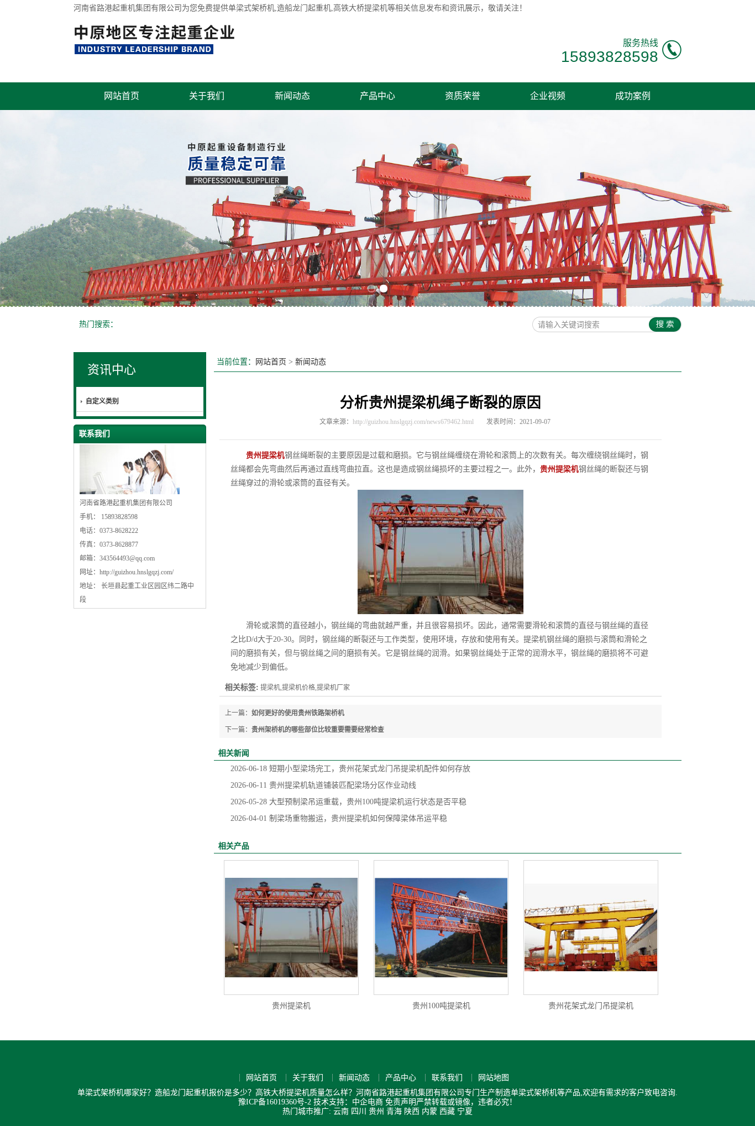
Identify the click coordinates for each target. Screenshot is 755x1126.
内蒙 (429, 1111)
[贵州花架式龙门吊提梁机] (590, 927)
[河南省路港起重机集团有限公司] (157, 53)
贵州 (376, 1111)
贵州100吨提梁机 (441, 1006)
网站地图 (493, 1077)
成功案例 (633, 96)
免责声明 (400, 1102)
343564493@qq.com (127, 558)
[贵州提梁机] (291, 927)
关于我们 (206, 96)
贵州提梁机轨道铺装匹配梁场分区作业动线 (323, 785)
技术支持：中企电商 (348, 1102)
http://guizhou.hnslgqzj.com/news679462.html (413, 422)
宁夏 (465, 1111)
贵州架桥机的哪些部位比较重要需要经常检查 (317, 730)
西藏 (447, 1111)
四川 (358, 1111)
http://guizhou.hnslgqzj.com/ (136, 572)
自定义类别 (102, 401)
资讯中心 (111, 369)
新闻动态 (292, 96)
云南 (341, 1111)
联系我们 (447, 1077)
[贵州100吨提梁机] (441, 927)
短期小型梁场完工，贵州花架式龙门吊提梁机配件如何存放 (350, 768)
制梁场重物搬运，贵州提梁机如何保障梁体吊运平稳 (338, 818)
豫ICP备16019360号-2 (274, 1102)
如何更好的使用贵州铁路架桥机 (297, 713)
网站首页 (121, 96)
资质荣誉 (462, 96)
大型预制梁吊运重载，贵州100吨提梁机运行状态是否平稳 (348, 802)
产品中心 (377, 96)
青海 (394, 1111)
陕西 (412, 1111)
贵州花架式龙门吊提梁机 (590, 1006)
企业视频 (547, 96)
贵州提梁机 (291, 1006)
